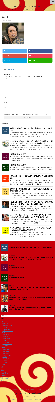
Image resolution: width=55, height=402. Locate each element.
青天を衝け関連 (7, 329)
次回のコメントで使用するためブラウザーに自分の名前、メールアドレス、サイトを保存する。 (25, 114)
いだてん (4, 340)
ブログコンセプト (33, 389)
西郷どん (4, 347)
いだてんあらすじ (7, 345)
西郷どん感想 (6, 353)
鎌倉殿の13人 (5, 323)
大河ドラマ (4, 321)
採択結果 (4, 375)
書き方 (3, 377)
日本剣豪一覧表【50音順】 (18, 165)
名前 (6, 97)
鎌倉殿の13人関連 (7, 325)
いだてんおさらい (7, 344)
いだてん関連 (6, 342)
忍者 (2, 369)
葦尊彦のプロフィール (15, 389)
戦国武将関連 (4, 378)
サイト (5, 107)
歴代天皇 (3, 370)
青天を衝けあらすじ (8, 331)
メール (6, 102)
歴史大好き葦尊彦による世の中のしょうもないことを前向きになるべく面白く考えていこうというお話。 (27, 396)
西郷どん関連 (6, 349)
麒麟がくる (5, 332)
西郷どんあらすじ (7, 351)
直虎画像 (5, 362)
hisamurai (11, 69)
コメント (7, 78)
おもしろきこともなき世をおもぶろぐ (27, 6)
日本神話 (3, 372)
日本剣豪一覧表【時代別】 (18, 154)
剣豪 (2, 367)
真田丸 (3, 364)
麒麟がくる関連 (7, 334)
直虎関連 (5, 357)
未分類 (3, 380)
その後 (3, 366)
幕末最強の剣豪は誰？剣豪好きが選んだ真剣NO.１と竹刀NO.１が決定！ (31, 247)
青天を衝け (5, 327)
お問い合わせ (41, 389)
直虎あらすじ (6, 358)
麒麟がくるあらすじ (8, 336)
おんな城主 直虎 (6, 355)
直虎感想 (5, 360)
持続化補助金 (4, 373)
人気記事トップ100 (25, 389)
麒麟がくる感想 (7, 338)
